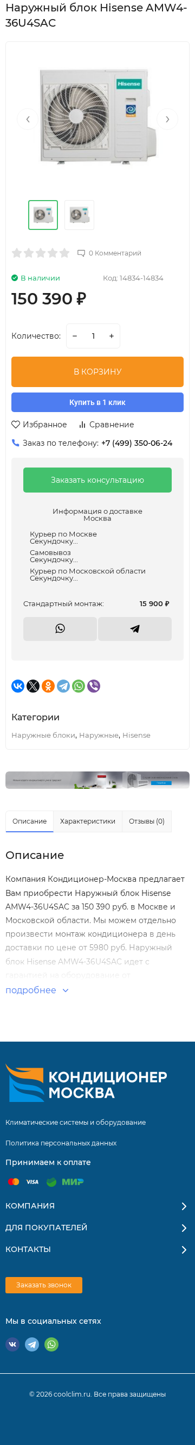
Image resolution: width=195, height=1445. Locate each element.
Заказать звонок (44, 1285)
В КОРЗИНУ (98, 372)
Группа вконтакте (12, 1344)
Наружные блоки (43, 735)
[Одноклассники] (48, 686)
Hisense (136, 735)
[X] (33, 686)
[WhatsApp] (78, 686)
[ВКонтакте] (17, 686)
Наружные (99, 735)
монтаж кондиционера (101, 934)
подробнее (31, 990)
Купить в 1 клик (97, 402)
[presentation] (27, 119)
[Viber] (93, 686)
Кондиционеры (97, 780)
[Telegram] (63, 686)
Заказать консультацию (97, 480)
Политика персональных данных (60, 1143)
